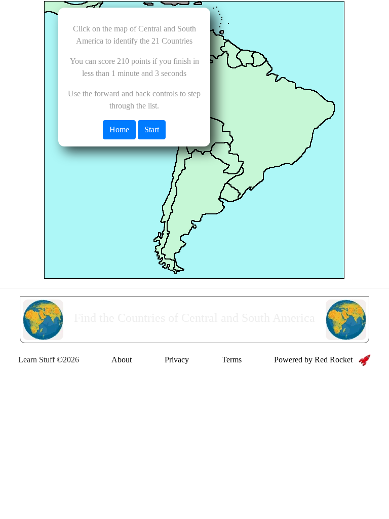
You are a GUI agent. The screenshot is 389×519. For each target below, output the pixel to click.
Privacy (177, 359)
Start (151, 129)
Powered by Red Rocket (316, 359)
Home (119, 129)
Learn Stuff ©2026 (48, 359)
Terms (232, 359)
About (121, 359)
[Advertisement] (194, 397)
